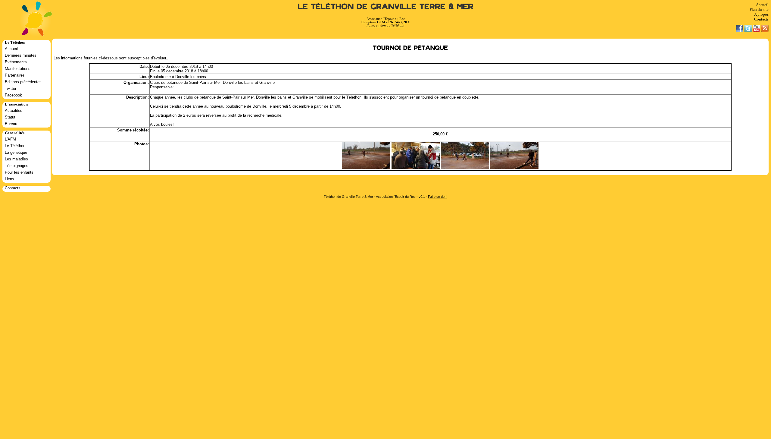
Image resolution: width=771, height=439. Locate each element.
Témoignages (16, 165)
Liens (9, 179)
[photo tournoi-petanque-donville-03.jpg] (465, 167)
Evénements (16, 62)
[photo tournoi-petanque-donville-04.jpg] (416, 167)
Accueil (762, 4)
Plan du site (759, 9)
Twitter (10, 88)
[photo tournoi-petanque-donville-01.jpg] (514, 167)
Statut (10, 117)
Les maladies (16, 159)
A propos (761, 14)
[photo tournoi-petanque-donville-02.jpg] (366, 167)
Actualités (13, 110)
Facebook (13, 95)
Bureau (11, 124)
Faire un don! (437, 196)
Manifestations (17, 68)
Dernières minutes (20, 55)
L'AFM (10, 139)
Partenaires (15, 75)
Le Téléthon (15, 146)
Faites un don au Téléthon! (385, 25)
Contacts (761, 19)
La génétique (16, 152)
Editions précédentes (23, 82)
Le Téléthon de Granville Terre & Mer (385, 7)
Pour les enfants (19, 172)
